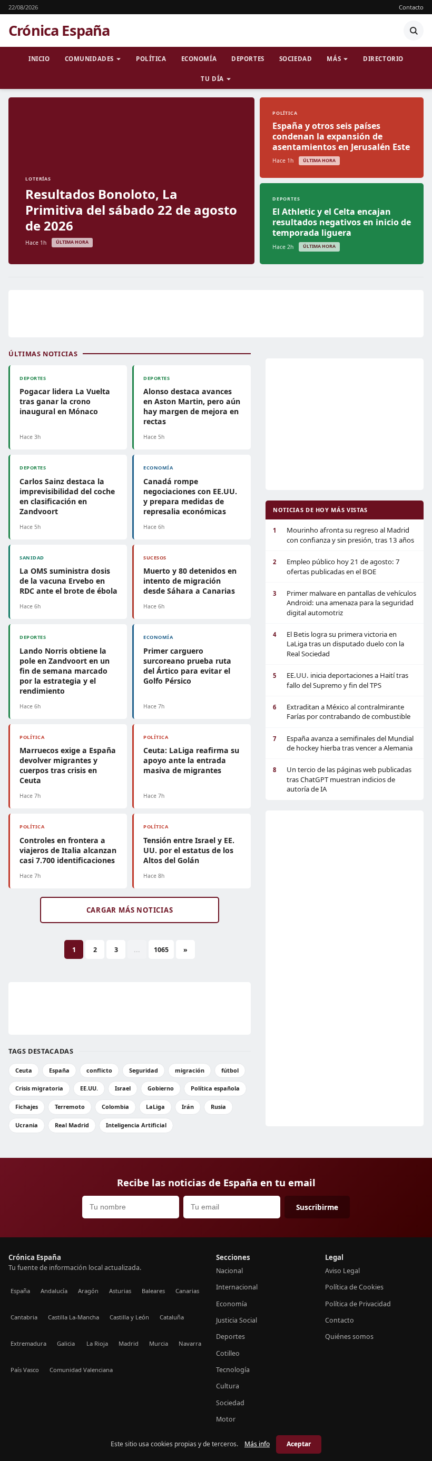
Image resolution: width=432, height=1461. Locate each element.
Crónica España (59, 30)
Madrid (129, 1343)
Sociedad (295, 59)
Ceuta (23, 1070)
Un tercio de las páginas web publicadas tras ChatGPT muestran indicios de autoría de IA (342, 779)
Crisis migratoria (39, 1088)
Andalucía (54, 1291)
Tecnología (233, 1369)
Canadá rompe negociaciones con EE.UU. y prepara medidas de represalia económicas (190, 496)
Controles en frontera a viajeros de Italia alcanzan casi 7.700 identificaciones (67, 850)
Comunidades (89, 59)
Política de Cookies (354, 1287)
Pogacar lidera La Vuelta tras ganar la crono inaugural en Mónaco (64, 401)
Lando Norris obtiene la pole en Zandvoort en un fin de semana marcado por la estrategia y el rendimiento (64, 671)
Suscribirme (317, 1207)
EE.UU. (89, 1088)
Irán (188, 1106)
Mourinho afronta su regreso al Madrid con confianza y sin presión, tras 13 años (343, 534)
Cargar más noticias (129, 910)
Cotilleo (228, 1353)
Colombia (115, 1106)
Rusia (218, 1106)
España (59, 1070)
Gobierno (161, 1088)
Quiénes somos (349, 1336)
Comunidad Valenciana (81, 1370)
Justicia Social (236, 1320)
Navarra (190, 1343)
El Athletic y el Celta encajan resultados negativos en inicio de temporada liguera (341, 222)
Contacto (411, 7)
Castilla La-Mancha (73, 1317)
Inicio (39, 59)
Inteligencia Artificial (136, 1125)
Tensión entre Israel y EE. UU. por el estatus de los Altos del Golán (188, 850)
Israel (123, 1088)
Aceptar (299, 1443)
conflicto (99, 1070)
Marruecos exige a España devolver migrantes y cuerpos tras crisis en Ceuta (67, 765)
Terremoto (70, 1106)
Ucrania (26, 1125)
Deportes (247, 59)
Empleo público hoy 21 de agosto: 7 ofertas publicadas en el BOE (336, 566)
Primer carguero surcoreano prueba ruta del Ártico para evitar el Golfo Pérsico (187, 666)
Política (151, 59)
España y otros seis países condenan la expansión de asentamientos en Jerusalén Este (341, 136)
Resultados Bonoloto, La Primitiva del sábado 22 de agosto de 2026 (131, 209)
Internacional (237, 1287)
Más (334, 59)
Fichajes (26, 1106)
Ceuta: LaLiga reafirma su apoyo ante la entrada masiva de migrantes (191, 760)
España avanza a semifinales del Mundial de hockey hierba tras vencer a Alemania (343, 743)
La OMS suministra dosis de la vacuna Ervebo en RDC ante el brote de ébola (68, 581)
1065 (161, 949)
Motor (225, 1419)
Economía (199, 59)
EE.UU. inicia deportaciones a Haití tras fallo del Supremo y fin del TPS (340, 680)
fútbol (230, 1070)
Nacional (229, 1270)
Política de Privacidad (358, 1303)
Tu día (212, 79)
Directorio (383, 59)
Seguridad (143, 1070)
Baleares (153, 1291)
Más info (257, 1443)
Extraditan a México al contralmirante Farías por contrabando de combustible (341, 711)
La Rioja (97, 1343)
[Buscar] (414, 31)
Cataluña (172, 1317)
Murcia (158, 1343)
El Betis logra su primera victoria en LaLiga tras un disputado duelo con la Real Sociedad (338, 643)
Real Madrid (72, 1125)
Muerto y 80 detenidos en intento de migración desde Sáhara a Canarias (190, 581)
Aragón (88, 1291)
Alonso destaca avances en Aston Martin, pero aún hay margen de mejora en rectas (191, 406)
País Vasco (25, 1370)
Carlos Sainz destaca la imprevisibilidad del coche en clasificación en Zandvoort (67, 496)
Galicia (66, 1343)
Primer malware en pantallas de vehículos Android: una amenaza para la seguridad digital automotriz (344, 602)
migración (189, 1070)
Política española (215, 1088)
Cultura (227, 1386)
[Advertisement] (216, 313)
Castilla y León (129, 1317)
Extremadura (28, 1343)
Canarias (187, 1291)
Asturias (120, 1291)
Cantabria (24, 1317)
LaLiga (155, 1106)
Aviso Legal (342, 1270)
